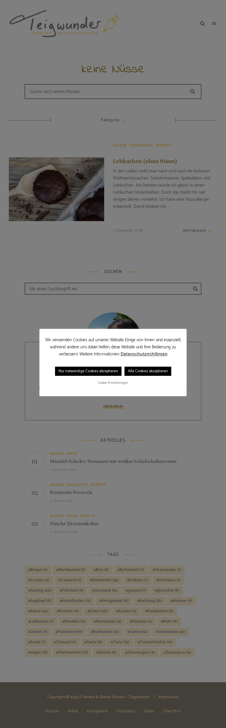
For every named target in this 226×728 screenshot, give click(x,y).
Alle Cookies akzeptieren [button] (148, 371)
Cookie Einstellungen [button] (113, 383)
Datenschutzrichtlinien (144, 354)
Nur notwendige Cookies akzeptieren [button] (88, 371)
